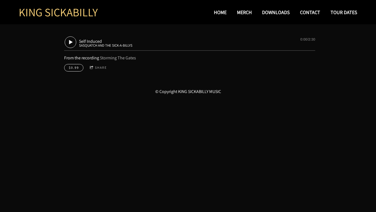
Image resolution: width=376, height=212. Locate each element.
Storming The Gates (118, 58)
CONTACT (310, 12)
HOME (220, 12)
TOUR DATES (344, 12)
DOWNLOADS (276, 12)
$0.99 (74, 67)
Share (101, 67)
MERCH (244, 12)
